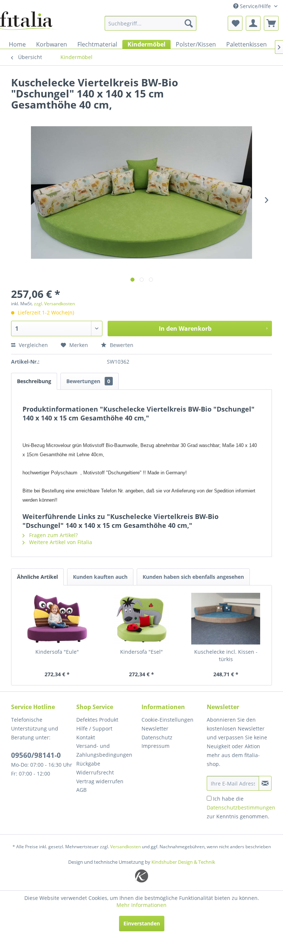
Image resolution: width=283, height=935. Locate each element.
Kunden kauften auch (100, 576)
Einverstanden (141, 923)
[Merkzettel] (235, 23)
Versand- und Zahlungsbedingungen (104, 750)
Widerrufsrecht (95, 772)
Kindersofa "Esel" (141, 651)
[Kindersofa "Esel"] (141, 618)
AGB (81, 789)
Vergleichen (32, 344)
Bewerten (120, 344)
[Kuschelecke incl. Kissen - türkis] (225, 618)
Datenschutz (157, 737)
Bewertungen (88, 381)
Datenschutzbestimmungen (241, 807)
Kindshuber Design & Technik (183, 862)
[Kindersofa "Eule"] (57, 618)
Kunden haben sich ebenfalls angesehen (193, 576)
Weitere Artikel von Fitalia (60, 542)
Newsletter (155, 728)
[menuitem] (151, 23)
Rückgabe (88, 763)
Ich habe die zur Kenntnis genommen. (241, 807)
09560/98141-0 (36, 755)
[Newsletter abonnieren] (265, 783)
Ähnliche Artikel (37, 576)
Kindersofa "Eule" (57, 651)
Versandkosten (125, 846)
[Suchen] (188, 23)
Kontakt (85, 737)
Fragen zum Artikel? (53, 535)
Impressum (156, 745)
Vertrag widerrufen (99, 781)
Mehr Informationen (141, 904)
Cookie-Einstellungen (167, 719)
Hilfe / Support (94, 728)
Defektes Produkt (97, 719)
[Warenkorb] (271, 23)
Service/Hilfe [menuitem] (255, 6)
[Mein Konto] (253, 23)
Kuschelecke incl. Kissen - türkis (226, 655)
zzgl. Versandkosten (54, 303)
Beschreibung (34, 381)
